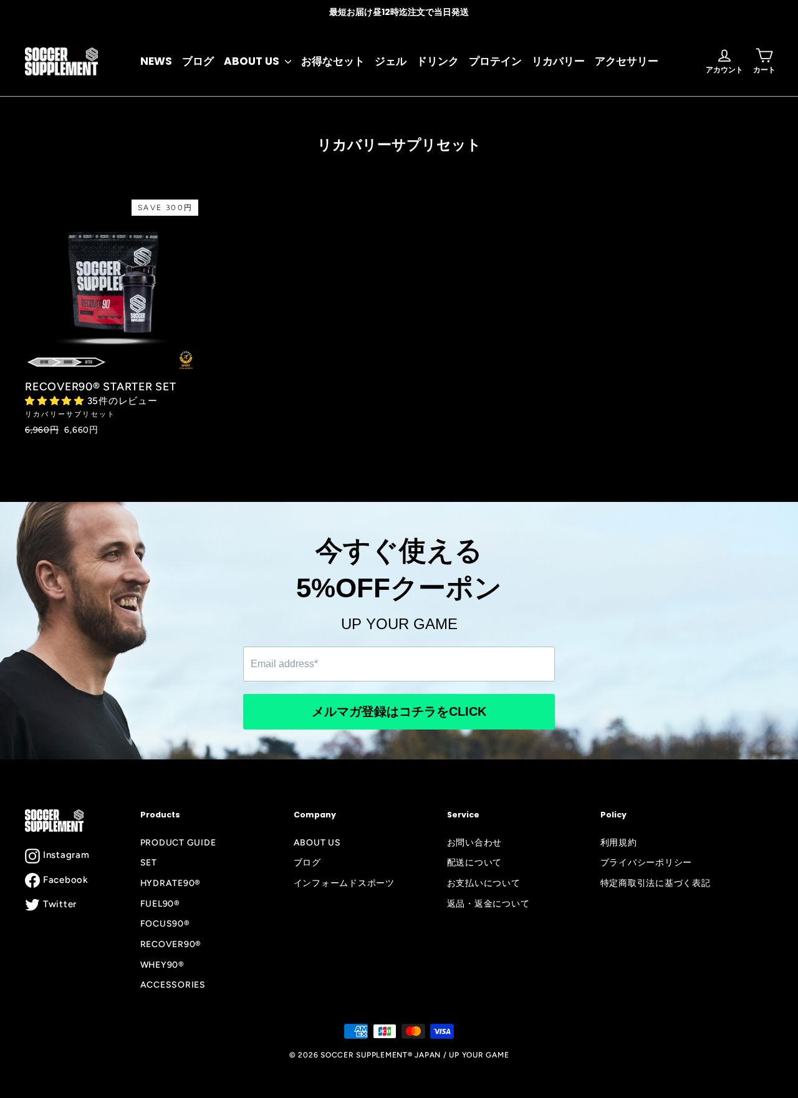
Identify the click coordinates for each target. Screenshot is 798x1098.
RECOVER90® (171, 944)
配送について (474, 862)
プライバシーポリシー (646, 862)
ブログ (198, 61)
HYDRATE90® (170, 883)
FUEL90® (160, 903)
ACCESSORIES (173, 985)
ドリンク (437, 61)
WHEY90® (162, 965)
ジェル (390, 61)
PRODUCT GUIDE (178, 842)
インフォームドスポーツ (344, 883)
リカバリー (558, 61)
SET (148, 862)
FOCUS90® (165, 923)
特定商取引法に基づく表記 (655, 883)
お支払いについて (484, 883)
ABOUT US (253, 61)
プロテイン (495, 61)
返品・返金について (488, 903)
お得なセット (333, 61)
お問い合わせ (474, 842)
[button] (56, 401)
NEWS (156, 61)
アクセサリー (626, 61)
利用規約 (618, 842)
